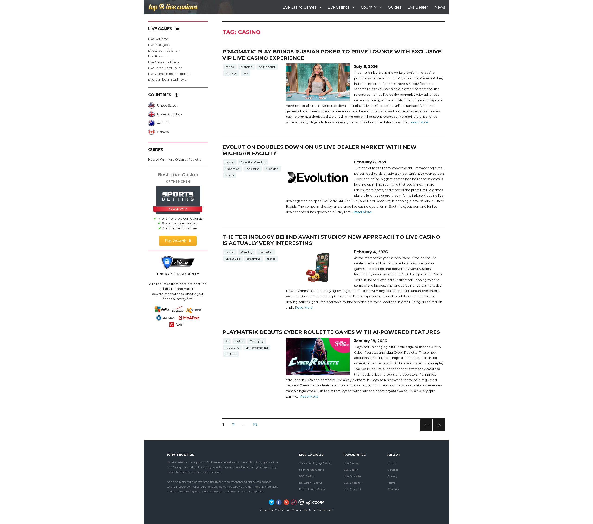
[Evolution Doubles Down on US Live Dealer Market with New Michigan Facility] (317, 177)
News (440, 7)
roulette (231, 354)
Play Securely (176, 240)
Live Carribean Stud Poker (168, 79)
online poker (267, 67)
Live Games (351, 463)
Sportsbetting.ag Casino (315, 463)
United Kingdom (169, 114)
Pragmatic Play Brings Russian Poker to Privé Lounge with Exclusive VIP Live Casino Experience (332, 54)
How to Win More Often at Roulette (175, 159)
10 (256, 424)
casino (230, 67)
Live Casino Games (299, 7)
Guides (394, 7)
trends (271, 258)
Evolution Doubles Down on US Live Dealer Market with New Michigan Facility (319, 150)
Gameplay (257, 341)
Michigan (272, 168)
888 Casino (306, 476)
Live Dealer (417, 7)
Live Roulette (158, 39)
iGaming (246, 67)
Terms (391, 482)
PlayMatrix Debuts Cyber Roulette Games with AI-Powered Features (331, 332)
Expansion (233, 168)
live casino (252, 168)
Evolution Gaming (252, 162)
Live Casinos (338, 7)
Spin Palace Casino (311, 469)
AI (227, 341)
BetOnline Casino (310, 482)
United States (167, 105)
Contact (392, 469)
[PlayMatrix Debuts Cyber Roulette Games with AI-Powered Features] (317, 356)
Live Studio (233, 258)
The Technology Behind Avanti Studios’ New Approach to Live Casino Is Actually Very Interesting (331, 240)
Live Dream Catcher (163, 50)
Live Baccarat (158, 56)
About (391, 463)
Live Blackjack (159, 45)
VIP (245, 73)
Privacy (392, 476)
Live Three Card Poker (165, 68)
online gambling (257, 347)
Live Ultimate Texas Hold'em (169, 74)
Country (368, 7)
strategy (231, 73)
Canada (163, 132)
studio (230, 175)
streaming (254, 258)
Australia (163, 123)
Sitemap (393, 489)
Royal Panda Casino (312, 489)
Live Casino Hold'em (163, 62)
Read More (419, 122)
